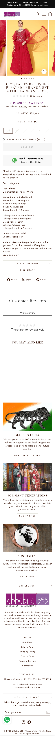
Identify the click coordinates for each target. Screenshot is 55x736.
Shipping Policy (27, 651)
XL (47, 130)
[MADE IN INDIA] (27, 417)
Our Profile (27, 516)
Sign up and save (27, 697)
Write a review (27, 313)
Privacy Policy (27, 656)
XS (17, 130)
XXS (8, 130)
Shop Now (27, 576)
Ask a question (27, 263)
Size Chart (27, 270)
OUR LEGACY (27, 585)
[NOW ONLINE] (27, 538)
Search (27, 637)
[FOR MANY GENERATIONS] (27, 477)
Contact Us (27, 665)
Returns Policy (27, 646)
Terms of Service (27, 660)
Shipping (23, 106)
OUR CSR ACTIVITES (27, 455)
